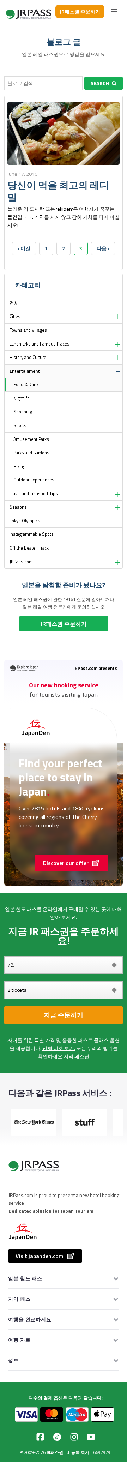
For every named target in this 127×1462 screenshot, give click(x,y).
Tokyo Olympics (25, 520)
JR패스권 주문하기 (80, 11)
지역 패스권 (76, 1056)
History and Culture (28, 357)
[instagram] (74, 1437)
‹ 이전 (24, 248)
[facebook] (40, 1437)
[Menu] (114, 11)
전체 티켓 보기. (58, 1048)
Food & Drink (25, 384)
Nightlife (21, 398)
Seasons (18, 507)
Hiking (19, 466)
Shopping (22, 411)
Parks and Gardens (31, 452)
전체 (14, 303)
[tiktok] (57, 1437)
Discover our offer (66, 863)
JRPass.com (21, 561)
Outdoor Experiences (33, 480)
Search (100, 83)
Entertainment (25, 371)
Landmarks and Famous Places (39, 344)
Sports (19, 425)
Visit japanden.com (40, 1256)
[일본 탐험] (29, 11)
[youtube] (91, 1437)
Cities (15, 316)
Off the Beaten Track (29, 548)
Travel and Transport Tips (34, 493)
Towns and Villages (28, 330)
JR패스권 (55, 1452)
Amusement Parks (31, 439)
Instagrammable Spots (32, 534)
